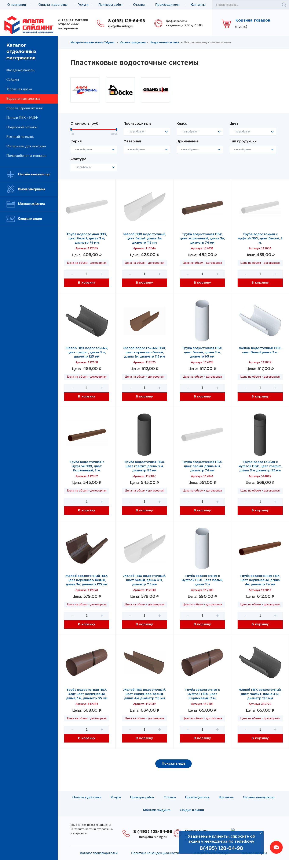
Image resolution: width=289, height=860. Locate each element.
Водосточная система (164, 42)
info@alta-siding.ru (120, 26)
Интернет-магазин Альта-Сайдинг (92, 42)
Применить (284, 5)
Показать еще (173, 763)
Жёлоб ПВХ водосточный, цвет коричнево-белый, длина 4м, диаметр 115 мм (144, 694)
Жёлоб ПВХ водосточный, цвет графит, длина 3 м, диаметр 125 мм (86, 352)
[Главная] (29, 25)
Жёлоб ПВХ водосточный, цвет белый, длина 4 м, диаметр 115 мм (144, 580)
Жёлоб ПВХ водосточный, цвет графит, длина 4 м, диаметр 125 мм (260, 694)
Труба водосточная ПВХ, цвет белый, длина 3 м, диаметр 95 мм (202, 352)
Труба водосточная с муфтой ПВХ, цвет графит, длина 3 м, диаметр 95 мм (260, 466)
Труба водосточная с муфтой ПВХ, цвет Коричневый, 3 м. (86, 466)
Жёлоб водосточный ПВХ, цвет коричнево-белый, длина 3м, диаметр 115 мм (144, 352)
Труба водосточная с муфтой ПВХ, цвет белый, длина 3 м (202, 580)
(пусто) (241, 27)
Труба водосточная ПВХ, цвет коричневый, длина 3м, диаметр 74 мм (202, 238)
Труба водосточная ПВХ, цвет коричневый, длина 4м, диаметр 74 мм (260, 580)
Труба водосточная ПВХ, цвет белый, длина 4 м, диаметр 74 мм (202, 466)
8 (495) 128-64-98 (126, 21)
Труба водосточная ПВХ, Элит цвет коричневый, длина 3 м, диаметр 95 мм (86, 694)
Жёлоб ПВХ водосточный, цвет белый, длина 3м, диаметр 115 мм (144, 238)
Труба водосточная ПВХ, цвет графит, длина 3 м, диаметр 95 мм (144, 466)
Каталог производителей (99, 853)
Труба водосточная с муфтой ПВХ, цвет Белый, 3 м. (260, 238)
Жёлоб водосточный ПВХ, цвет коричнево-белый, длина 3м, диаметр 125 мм (86, 580)
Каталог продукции (133, 42)
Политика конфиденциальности (155, 853)
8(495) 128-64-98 (221, 848)
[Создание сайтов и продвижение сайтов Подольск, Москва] (233, 829)
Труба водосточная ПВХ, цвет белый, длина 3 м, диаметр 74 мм (86, 238)
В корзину (86, 282)
